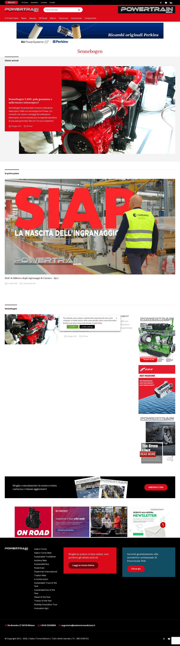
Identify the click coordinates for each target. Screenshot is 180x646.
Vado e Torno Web (42, 552)
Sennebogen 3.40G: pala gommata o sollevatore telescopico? (30, 101)
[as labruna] (33, 522)
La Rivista (44, 2)
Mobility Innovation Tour (45, 604)
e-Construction (41, 579)
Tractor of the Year (43, 600)
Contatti (52, 2)
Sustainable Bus (41, 564)
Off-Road (43, 18)
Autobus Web (40, 560)
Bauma (32, 18)
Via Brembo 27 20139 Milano (21, 625)
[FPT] (156, 389)
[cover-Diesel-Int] (156, 439)
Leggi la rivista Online (83, 565)
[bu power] (90, 34)
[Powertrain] (22, 10)
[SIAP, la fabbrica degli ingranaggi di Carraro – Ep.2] (90, 226)
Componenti (90, 18)
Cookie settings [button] (87, 327)
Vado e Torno (40, 549)
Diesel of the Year (42, 597)
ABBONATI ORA (155, 487)
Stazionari (63, 18)
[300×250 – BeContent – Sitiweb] (71, 522)
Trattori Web (40, 575)
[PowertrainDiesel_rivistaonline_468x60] (146, 9)
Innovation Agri (41, 608)
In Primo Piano (11, 18)
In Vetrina (25, 283)
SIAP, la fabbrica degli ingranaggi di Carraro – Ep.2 (31, 278)
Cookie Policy (97, 323)
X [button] (116, 318)
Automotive (76, 18)
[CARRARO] (109, 522)
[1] (147, 522)
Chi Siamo (24, 2)
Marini (53, 18)
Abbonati (11, 2)
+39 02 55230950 (48, 625)
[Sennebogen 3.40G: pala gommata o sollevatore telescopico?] (97, 110)
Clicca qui (136, 568)
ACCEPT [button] (72, 327)
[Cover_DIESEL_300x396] (156, 339)
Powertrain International (45, 571)
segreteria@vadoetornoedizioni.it (78, 625)
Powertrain (39, 568)
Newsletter (34, 2)
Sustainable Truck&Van (45, 556)
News (23, 18)
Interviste (32, 283)
